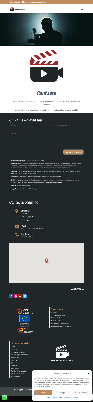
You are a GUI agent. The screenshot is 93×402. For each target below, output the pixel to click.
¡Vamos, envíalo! (73, 152)
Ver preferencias (81, 393)
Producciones (16, 357)
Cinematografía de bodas (20, 355)
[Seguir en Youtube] (20, 296)
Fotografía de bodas (18, 352)
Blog (12, 363)
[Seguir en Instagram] (15, 296)
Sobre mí (14, 349)
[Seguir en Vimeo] (25, 296)
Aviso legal (75, 397)
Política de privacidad (64, 397)
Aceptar (43, 393)
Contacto (14, 366)
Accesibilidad (15, 376)
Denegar (62, 393)
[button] (88, 373)
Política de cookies (51, 397)
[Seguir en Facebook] (11, 296)
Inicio (13, 347)
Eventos (14, 360)
